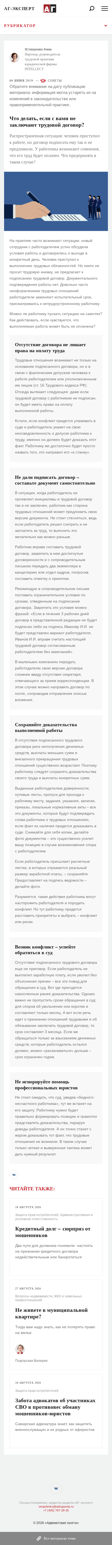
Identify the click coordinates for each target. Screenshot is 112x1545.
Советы (55, 81)
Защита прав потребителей (36, 1215)
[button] (14, 1174)
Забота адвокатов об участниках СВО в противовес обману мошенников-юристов (55, 1406)
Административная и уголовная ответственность (54, 1217)
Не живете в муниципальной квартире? (51, 1313)
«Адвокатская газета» (62, 1523)
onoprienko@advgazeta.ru (56, 1506)
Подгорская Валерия (31, 1361)
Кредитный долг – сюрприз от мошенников (53, 1231)
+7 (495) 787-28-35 (56, 1510)
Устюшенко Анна (38, 49)
